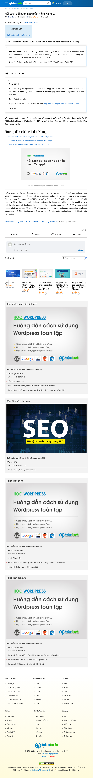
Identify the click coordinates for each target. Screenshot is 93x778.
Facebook (39, 687)
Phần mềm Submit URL (16, 381)
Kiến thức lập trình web (14, 374)
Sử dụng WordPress (50, 222)
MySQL (66, 699)
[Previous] (6, 283)
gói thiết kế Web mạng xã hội (40, 770)
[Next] (85, 283)
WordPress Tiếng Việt (14, 222)
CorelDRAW (11, 732)
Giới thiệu (10, 683)
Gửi (81, 250)
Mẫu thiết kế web (42, 720)
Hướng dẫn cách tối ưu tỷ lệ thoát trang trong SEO (25, 458)
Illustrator (10, 720)
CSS (65, 691)
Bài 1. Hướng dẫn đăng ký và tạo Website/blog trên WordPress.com (31, 386)
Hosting (38, 728)
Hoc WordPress (32, 222)
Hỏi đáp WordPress (69, 222)
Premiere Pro (11, 724)
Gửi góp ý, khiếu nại (14, 699)
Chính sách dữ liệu (13, 691)
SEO (37, 683)
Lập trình (65, 678)
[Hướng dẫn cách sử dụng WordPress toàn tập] (46, 336)
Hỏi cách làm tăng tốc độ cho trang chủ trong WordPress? (28, 660)
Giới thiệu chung (10, 678)
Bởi (6, 17)
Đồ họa (7, 711)
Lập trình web (69, 703)
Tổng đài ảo (68, 728)
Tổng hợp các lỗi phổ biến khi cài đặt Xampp (61, 104)
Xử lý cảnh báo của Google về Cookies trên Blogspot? (78, 285)
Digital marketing (39, 678)
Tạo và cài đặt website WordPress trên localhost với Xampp (30, 141)
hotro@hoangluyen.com (50, 754)
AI (65, 716)
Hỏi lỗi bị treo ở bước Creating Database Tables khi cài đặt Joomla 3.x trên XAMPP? (37, 390)
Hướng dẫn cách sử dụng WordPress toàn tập (24, 369)
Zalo (37, 695)
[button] (67, 3)
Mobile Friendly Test (14, 558)
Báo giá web (40, 716)
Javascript (67, 695)
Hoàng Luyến (12, 17)
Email (37, 703)
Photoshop (11, 716)
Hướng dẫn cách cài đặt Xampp (18, 35)
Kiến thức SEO (11, 462)
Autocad (10, 736)
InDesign (10, 728)
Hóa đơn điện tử (70, 720)
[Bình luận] (27, 17)
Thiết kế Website (39, 711)
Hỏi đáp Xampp (31, 22)
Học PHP (9, 282)
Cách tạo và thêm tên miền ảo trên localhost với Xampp (28, 144)
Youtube (38, 699)
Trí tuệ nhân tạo (69, 732)
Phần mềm (68, 736)
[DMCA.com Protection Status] (46, 763)
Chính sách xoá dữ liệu (15, 703)
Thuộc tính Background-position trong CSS (23, 567)
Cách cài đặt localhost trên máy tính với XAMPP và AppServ (30, 137)
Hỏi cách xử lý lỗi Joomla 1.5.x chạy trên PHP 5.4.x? (26, 664)
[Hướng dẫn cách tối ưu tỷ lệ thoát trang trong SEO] (46, 428)
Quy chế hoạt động (13, 687)
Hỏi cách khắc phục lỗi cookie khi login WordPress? (45, 285)
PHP (65, 683)
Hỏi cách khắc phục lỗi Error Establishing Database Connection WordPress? (34, 655)
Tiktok (38, 691)
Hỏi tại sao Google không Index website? (28, 284)
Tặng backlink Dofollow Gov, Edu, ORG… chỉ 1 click (61, 285)
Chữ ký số (67, 724)
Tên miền (39, 736)
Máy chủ (39, 732)
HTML (66, 687)
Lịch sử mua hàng (13, 695)
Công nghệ (65, 711)
